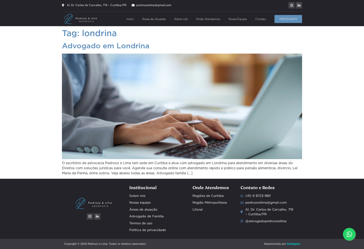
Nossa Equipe (238, 19)
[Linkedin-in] (299, 5)
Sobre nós (181, 19)
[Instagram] (291, 5)
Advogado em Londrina (106, 46)
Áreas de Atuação (154, 19)
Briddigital (293, 244)
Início (130, 19)
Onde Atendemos (208, 19)
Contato (260, 19)
